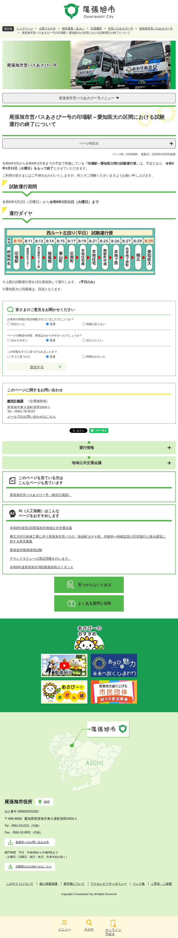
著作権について (74, 883)
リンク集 (139, 883)
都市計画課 (15, 401)
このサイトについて (19, 883)
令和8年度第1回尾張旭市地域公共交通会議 (41, 528)
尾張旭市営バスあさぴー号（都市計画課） (40, 495)
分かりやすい (19, 340)
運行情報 (86, 448)
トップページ (24, 28)
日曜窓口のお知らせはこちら (34, 866)
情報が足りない (96, 324)
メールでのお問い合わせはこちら (31, 416)
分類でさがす (47, 28)
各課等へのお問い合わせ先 (32, 842)
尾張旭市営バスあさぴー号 (156, 28)
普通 (52, 324)
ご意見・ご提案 (161, 883)
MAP (47, 801)
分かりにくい (94, 340)
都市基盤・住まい (73, 28)
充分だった (18, 324)
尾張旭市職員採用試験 (26, 550)
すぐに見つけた (21, 356)
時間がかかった (96, 356)
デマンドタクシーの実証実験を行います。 (40, 558)
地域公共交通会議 (87, 463)
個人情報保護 (48, 883)
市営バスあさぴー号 (120, 28)
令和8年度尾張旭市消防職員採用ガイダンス (41, 567)
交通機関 (96, 28)
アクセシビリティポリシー (109, 883)
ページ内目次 (89, 143)
